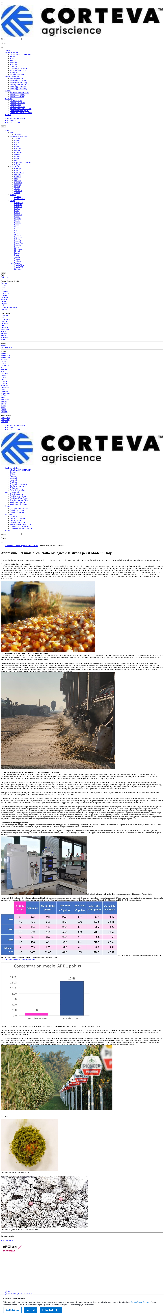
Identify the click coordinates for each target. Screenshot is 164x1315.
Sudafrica (17, 134)
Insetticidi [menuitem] (13, 62)
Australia (13, 195)
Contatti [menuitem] (8, 115)
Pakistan (17, 187)
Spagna (17, 253)
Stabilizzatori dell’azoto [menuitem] (18, 71)
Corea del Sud (19, 173)
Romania (17, 245)
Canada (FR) (18, 267)
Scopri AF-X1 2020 (8, 1240)
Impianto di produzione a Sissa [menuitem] (20, 109)
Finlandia (17, 219)
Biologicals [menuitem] (14, 73)
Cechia (16, 211)
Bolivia (16, 140)
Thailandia (18, 191)
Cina (16, 171)
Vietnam (17, 193)
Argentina (17, 138)
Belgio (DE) (18, 207)
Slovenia (17, 251)
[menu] (2, 2)
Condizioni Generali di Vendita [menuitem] (21, 113)
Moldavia (17, 235)
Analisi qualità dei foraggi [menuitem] (19, 83)
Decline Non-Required (50, 1310)
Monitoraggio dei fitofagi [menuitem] (18, 89)
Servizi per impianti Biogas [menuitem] (19, 85)
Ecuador (17, 150)
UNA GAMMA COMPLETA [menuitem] (20, 54)
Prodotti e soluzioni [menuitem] (12, 52)
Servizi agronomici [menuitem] (12, 77)
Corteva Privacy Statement (141, 1302)
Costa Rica (18, 148)
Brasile (16, 142)
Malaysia (17, 185)
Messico (17, 154)
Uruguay (17, 165)
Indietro (8, 50)
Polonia (17, 239)
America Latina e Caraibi (19, 136)
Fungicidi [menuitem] (13, 60)
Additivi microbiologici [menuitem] (18, 75)
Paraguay (17, 159)
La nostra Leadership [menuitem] (17, 103)
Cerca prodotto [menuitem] (10, 120)
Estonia (17, 217)
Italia (3, 126)
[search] (2, 47)
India (16, 179)
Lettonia (17, 231)
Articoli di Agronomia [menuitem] (17, 95)
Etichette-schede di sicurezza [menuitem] (15, 118)
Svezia (16, 255)
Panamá (17, 157)
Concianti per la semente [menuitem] (18, 68)
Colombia (17, 146)
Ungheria (17, 261)
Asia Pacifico (14, 167)
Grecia (16, 225)
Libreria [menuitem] (8, 91)
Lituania (17, 233)
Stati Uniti (17, 269)
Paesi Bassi (18, 237)
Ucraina (17, 259)
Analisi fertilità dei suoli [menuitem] (18, 81)
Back (7, 130)
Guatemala (18, 152)
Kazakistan (18, 183)
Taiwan (17, 189)
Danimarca (18, 215)
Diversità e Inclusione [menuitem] (17, 107)
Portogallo (18, 241)
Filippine (17, 175)
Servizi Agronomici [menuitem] (17, 79)
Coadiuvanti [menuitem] (14, 66)
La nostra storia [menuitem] (15, 105)
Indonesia (17, 181)
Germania (17, 223)
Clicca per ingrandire (18, 959)
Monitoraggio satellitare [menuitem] (18, 87)
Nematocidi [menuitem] (14, 64)
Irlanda (16, 227)
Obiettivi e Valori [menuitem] (16, 101)
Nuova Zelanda (19, 199)
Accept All (31, 1310)
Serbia (16, 247)
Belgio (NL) (18, 205)
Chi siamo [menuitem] (8, 99)
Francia (17, 221)
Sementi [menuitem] (13, 56)
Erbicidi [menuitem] (12, 58)
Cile (15, 144)
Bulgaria (17, 209)
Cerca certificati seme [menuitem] (12, 122)
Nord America (15, 263)
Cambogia (18, 169)
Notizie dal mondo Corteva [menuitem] (19, 93)
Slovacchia (18, 249)
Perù (16, 161)
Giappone (17, 177)
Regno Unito (18, 243)
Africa (12, 132)
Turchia (17, 257)
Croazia (17, 213)
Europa (12, 201)
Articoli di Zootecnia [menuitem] (17, 97)
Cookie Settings (12, 1310)
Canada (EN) (19, 265)
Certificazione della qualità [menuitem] (19, 111)
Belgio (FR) (18, 203)
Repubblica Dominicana (22, 163)
